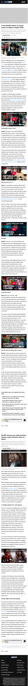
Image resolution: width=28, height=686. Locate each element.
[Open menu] (2, 2)
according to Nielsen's (19, 491)
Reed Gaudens (6, 34)
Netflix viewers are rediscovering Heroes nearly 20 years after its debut (13, 401)
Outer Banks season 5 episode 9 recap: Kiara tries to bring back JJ (13, 409)
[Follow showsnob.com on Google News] (24, 424)
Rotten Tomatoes (9, 616)
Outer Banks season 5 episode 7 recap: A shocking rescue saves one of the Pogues (13, 418)
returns (10, 80)
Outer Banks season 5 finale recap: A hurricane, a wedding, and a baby (12, 405)
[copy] (9, 37)
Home (2, 429)
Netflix (6, 429)
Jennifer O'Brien (7, 452)
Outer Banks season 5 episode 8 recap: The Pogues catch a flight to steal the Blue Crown (14, 413)
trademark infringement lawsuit (17, 202)
